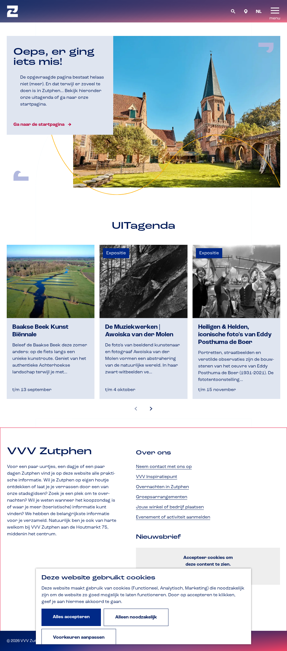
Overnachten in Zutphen (162, 487)
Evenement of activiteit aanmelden (173, 517)
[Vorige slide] (136, 409)
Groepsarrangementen (161, 497)
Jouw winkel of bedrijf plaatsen (170, 507)
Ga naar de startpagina (38, 124)
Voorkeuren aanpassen (79, 637)
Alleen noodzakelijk (136, 617)
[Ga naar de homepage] (12, 11)
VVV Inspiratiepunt (156, 477)
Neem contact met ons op (164, 467)
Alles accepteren (71, 617)
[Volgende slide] (151, 409)
